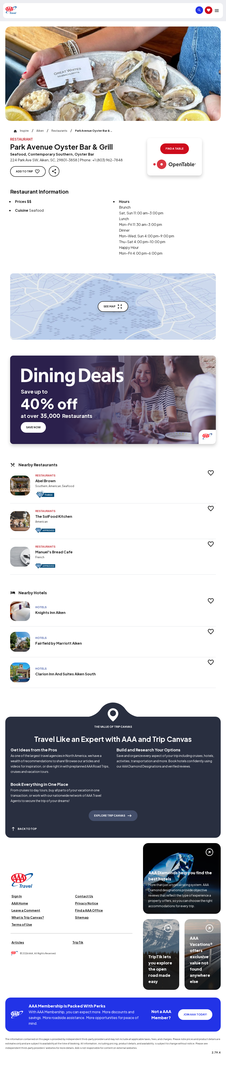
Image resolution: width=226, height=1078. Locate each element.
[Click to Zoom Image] (113, 74)
